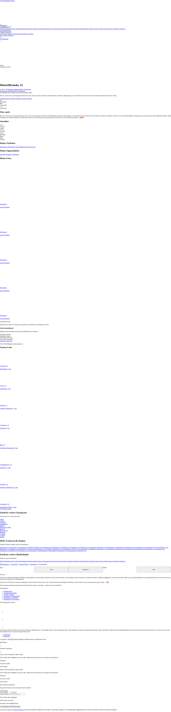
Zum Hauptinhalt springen (7, 1)
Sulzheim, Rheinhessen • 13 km (9, 487)
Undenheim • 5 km (5, 389)
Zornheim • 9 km (5, 428)
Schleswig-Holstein (113, 29)
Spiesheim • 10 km (5, 468)
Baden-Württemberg (6, 29)
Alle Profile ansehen (5, 509)
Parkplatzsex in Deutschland (12, 596)
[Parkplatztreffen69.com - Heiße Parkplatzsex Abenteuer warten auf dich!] (71, 24)
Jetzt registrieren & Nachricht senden (10, 706)
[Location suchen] (0, 37)
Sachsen (96, 29)
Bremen (30, 29)
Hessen (40, 29)
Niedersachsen (63, 29)
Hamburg (35, 29)
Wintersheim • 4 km (5, 369)
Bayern (14, 29)
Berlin (18, 29)
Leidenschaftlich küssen (22, 147)
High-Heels (11, 147)
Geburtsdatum (4, 691)
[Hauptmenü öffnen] (0, 24)
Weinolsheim (9, 89)
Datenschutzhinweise (19, 709)
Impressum (7, 636)
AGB (9, 709)
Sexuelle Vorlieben (9, 594)
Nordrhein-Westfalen (73, 29)
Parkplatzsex (3, 25)
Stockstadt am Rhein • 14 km (8, 507)
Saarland (91, 29)
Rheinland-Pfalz (84, 29)
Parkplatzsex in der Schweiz (11, 599)
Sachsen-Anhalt (103, 29)
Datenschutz (7, 634)
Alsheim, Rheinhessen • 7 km (8, 408)
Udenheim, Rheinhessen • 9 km (9, 448)
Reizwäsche (32, 147)
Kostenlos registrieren (6, 341)
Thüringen (122, 29)
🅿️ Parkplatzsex (4, 564)
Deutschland (27, 89)
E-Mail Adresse (4, 694)
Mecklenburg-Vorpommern (51, 29)
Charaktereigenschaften (10, 593)
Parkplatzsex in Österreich (11, 598)
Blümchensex (4, 147)
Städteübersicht (8, 591)
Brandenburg (24, 29)
